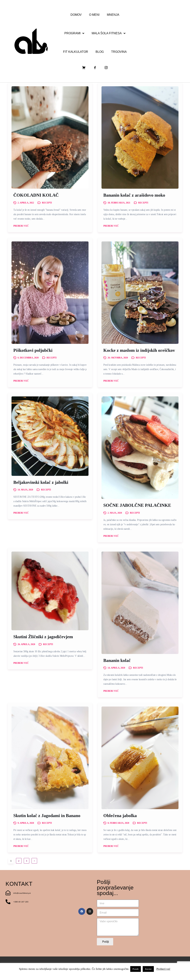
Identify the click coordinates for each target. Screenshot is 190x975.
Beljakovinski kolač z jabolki (40, 482)
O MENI (94, 14)
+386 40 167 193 (20, 902)
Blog (100, 51)
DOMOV (76, 14)
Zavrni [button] (148, 969)
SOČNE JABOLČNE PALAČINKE (137, 505)
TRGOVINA (119, 51)
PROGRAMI (72, 33)
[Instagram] (89, 911)
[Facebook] (81, 911)
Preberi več (21, 226)
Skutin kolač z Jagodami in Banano (46, 815)
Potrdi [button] (135, 969)
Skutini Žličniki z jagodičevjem (43, 636)
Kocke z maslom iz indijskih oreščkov (139, 350)
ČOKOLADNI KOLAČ (36, 195)
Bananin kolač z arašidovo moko (134, 195)
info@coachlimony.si (22, 893)
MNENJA (113, 14)
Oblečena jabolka (120, 815)
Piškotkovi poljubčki (33, 350)
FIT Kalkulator (75, 51)
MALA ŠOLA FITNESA (107, 33)
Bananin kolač (117, 660)
